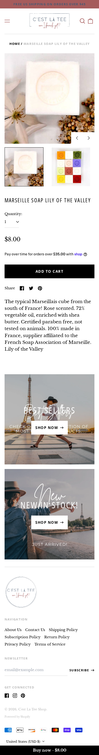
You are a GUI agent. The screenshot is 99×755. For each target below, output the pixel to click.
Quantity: (13, 213)
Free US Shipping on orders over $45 (49, 4)
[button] (82, 21)
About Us (13, 629)
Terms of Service (50, 644)
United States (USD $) (23, 742)
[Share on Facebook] (22, 288)
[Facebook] (7, 695)
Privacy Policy (18, 644)
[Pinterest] (23, 695)
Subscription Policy (23, 637)
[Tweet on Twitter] (31, 288)
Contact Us (35, 629)
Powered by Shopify (17, 716)
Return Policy (57, 637)
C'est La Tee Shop (32, 709)
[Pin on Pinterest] (40, 288)
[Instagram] (15, 695)
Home (14, 43)
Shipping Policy (63, 629)
